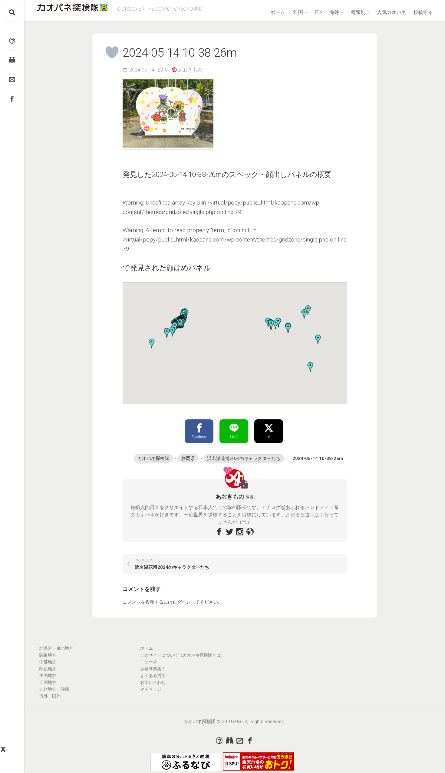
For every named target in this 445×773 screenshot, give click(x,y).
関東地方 (47, 655)
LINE (234, 437)
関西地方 (47, 668)
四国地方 (47, 682)
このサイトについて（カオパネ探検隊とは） (182, 655)
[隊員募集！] (12, 60)
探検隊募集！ (153, 668)
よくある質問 (153, 675)
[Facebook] (12, 98)
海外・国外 (50, 696)
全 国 (297, 12)
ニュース (148, 661)
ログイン (182, 602)
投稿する (423, 12)
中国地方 (47, 675)
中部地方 (47, 661)
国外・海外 (327, 12)
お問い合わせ (153, 682)
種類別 (358, 12)
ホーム (277, 12)
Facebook (199, 437)
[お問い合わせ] (12, 79)
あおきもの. (190, 70)
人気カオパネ (391, 12)
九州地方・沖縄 (54, 689)
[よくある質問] (12, 40)
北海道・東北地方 (56, 648)
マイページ (150, 689)
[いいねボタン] (112, 52)
